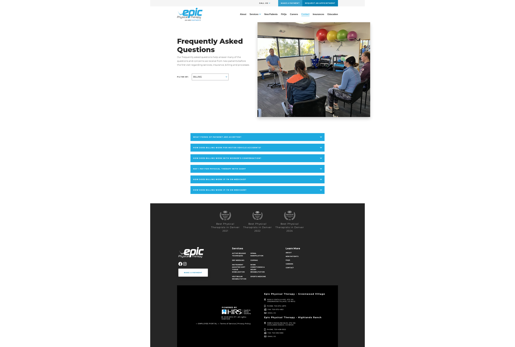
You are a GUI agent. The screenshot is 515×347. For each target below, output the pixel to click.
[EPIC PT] (190, 19)
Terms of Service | (228, 324)
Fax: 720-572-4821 (276, 309)
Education (333, 14)
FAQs (284, 14)
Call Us (263, 3)
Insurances (318, 14)
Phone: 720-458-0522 (276, 329)
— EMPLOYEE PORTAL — (207, 324)
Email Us (272, 313)
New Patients (271, 14)
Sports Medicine (258, 276)
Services (254, 14)
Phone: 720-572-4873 (276, 306)
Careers (294, 14)
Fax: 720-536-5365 (275, 333)
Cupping (254, 260)
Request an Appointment (320, 3)
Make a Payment (290, 3)
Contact (305, 14)
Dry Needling (238, 260)
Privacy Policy (244, 324)
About (243, 14)
